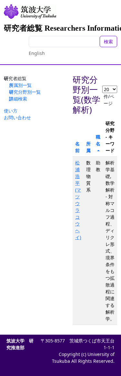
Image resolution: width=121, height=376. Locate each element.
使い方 (10, 111)
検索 (108, 41)
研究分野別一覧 (25, 92)
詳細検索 (18, 99)
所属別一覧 (20, 85)
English (37, 53)
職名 (98, 140)
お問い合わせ (17, 117)
